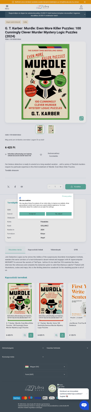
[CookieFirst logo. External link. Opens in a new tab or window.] (20, 198)
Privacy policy (67, 196)
